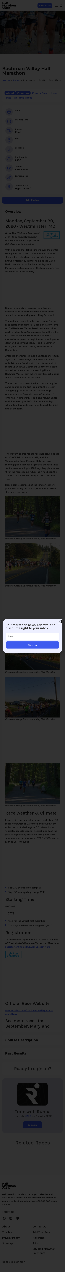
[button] (59, 621)
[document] (32, 636)
